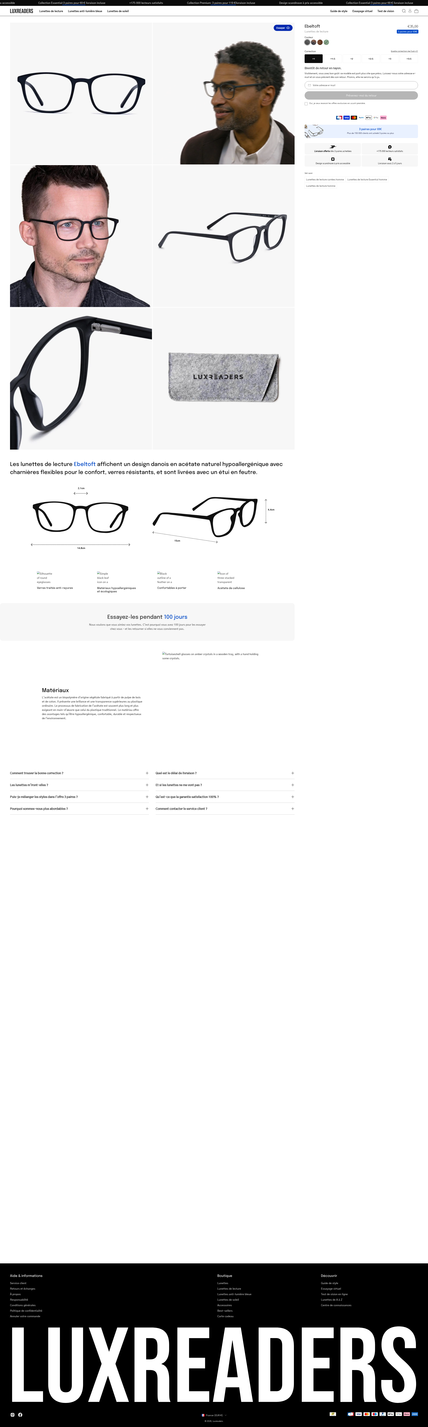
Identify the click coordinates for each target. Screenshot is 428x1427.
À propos (15, 1294)
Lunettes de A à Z (331, 1299)
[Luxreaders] (21, 11)
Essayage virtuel (331, 1288)
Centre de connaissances (336, 1305)
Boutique (224, 1275)
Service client (18, 1283)
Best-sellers (225, 1311)
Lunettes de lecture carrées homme (325, 179)
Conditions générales (23, 1305)
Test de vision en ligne (334, 1294)
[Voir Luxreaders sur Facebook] (20, 1414)
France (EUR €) (214, 1415)
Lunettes (222, 1283)
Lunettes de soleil (228, 1299)
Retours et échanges (22, 1288)
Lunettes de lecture (229, 1288)
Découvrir (329, 1275)
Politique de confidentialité (26, 1311)
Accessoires (224, 1305)
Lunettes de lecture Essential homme (367, 179)
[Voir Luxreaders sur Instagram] (12, 1414)
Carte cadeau (225, 1316)
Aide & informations (26, 1275)
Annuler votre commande (25, 1316)
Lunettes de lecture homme (320, 185)
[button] (404, 11)
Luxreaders (218, 1421)
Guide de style (329, 1283)
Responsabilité (19, 1299)
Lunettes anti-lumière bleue (234, 1294)
